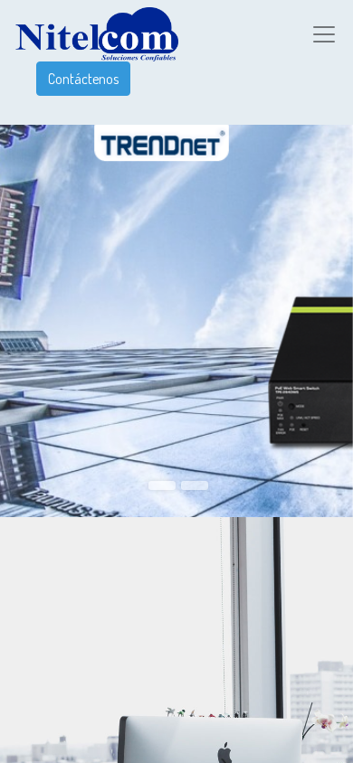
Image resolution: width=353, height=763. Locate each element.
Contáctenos (83, 79)
